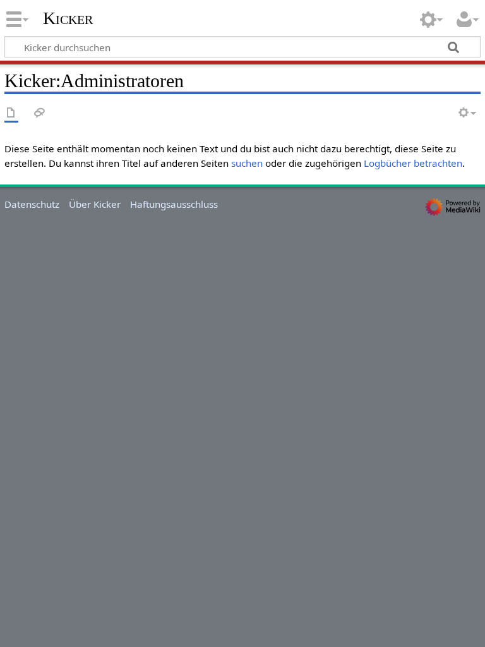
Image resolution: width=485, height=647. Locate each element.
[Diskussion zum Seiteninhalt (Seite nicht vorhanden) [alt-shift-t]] (40, 113)
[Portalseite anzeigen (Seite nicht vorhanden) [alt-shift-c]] (11, 113)
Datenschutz (31, 204)
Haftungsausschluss (174, 204)
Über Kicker (95, 204)
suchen (247, 163)
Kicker (68, 18)
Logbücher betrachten (413, 163)
